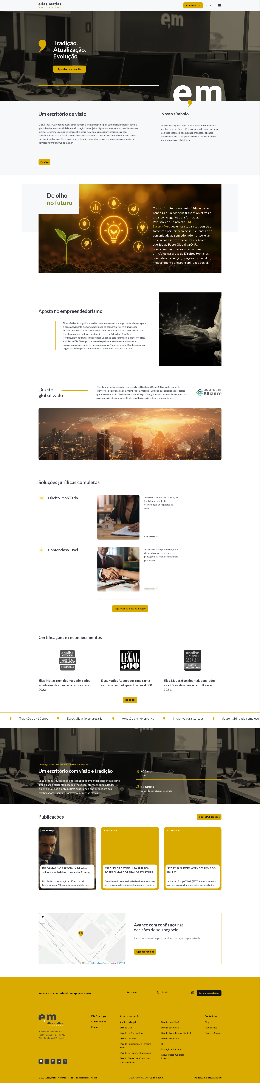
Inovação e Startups (171, 1049)
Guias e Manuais (213, 1032)
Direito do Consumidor (132, 1032)
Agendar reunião (145, 951)
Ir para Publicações (209, 816)
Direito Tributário (170, 1038)
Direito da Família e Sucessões (135, 1052)
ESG (163, 1043)
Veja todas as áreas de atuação (130, 608)
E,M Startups (98, 1016)
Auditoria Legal (128, 1022)
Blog (207, 1022)
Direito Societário (170, 1027)
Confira (44, 161)
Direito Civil (126, 1027)
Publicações (211, 1027)
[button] (82, 935)
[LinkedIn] (59, 1061)
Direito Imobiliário (170, 1022)
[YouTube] (41, 1061)
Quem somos (98, 1021)
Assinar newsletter (209, 993)
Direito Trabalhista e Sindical (176, 1032)
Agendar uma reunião (129, 65)
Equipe (95, 1026)
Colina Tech (156, 1077)
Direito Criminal (128, 1038)
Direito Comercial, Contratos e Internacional (135, 1060)
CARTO (121, 963)
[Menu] (219, 5)
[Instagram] (53, 1061)
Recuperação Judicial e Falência (172, 1056)
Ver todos (130, 699)
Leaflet (87, 963)
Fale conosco (193, 5)
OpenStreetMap (99, 963)
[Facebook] (47, 1061)
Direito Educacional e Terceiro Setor (135, 1045)
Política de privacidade (207, 1077)
